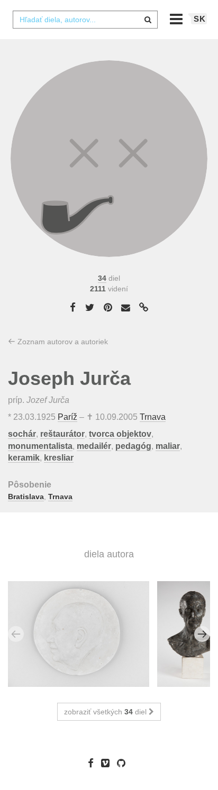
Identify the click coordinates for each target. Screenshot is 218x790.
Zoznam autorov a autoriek (61, 341)
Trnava (153, 416)
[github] (124, 763)
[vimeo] (108, 763)
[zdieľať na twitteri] (89, 307)
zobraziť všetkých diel (106, 712)
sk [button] (200, 18)
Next (202, 634)
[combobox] (85, 20)
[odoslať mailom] (126, 308)
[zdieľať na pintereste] (108, 307)
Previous (16, 634)
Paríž (67, 416)
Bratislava (26, 496)
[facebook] (93, 763)
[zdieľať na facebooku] (72, 307)
